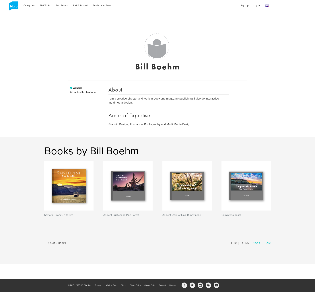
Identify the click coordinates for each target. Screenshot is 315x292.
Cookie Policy (149, 285)
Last (268, 243)
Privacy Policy (135, 285)
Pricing (123, 285)
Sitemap (172, 285)
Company (98, 285)
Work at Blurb (111, 285)
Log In (257, 5)
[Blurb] (12, 7)
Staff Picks (45, 5)
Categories (29, 5)
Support (162, 285)
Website (77, 87)
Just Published (80, 5)
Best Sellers (62, 5)
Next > (256, 243)
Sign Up (244, 5)
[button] (267, 6)
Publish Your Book (102, 5)
